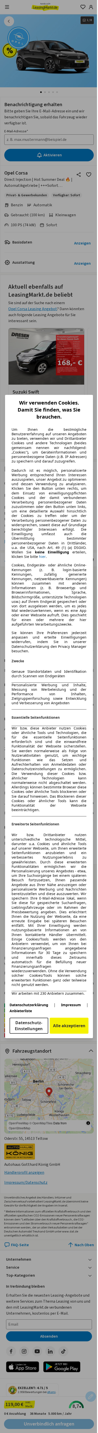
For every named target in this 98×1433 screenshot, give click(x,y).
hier (42, 556)
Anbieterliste (21, 1010)
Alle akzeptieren (69, 1025)
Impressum (71, 1004)
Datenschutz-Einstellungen (29, 1025)
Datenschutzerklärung (29, 1004)
